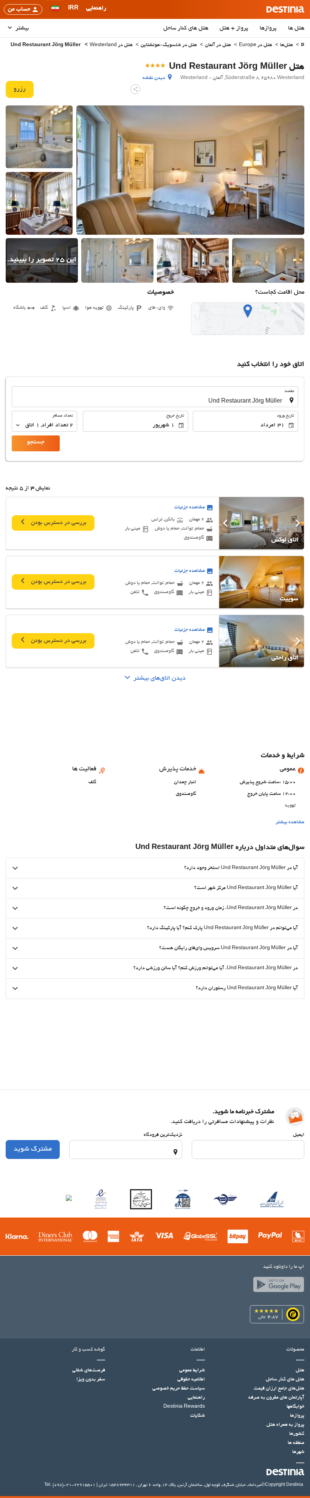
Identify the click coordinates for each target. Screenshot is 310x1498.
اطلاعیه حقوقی (191, 1379)
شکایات (197, 1416)
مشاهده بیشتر (290, 822)
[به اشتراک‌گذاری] (135, 89)
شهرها (298, 1452)
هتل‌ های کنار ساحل (185, 28)
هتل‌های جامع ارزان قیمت (279, 1388)
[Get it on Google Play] (277, 1286)
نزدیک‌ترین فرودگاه (163, 1135)
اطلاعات (198, 1349)
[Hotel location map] (247, 318)
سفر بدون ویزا (90, 1379)
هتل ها (296, 28)
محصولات (295, 1349)
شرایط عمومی (192, 1370)
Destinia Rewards (184, 1407)
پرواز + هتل (234, 28)
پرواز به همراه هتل (285, 1425)
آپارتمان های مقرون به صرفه (276, 1397)
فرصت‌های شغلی (88, 1370)
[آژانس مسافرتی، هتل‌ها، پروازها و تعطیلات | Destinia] (285, 9)
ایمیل (298, 1135)
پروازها (268, 28)
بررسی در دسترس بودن (58, 523)
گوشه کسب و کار (88, 1349)
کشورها (296, 1434)
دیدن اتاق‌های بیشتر (159, 678)
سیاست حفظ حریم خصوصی (178, 1388)
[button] (73, 9)
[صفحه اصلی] (302, 46)
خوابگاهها (295, 1407)
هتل (300, 1370)
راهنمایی (196, 1397)
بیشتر (21, 28)
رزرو (20, 89)
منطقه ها (296, 1443)
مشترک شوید (33, 1149)
